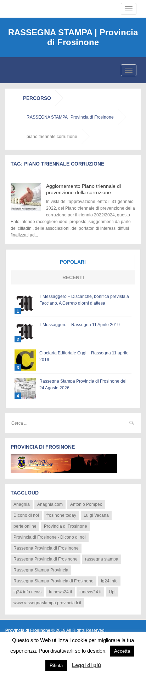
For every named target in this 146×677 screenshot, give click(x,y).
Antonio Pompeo (86, 504)
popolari (73, 262)
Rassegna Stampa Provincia (40, 570)
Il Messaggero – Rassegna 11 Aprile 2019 (79, 324)
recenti (73, 277)
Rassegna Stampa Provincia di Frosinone (53, 581)
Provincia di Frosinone (65, 526)
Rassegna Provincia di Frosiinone (46, 548)
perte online (24, 526)
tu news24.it (60, 591)
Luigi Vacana (96, 515)
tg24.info (109, 581)
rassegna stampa (101, 559)
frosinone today (61, 515)
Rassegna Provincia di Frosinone (45, 559)
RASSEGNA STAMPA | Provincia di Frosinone (73, 37)
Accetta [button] (122, 651)
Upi (112, 591)
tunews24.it (90, 591)
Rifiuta (56, 665)
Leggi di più (86, 665)
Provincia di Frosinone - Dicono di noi (49, 537)
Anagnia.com (50, 504)
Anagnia (21, 504)
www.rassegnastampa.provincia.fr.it (47, 602)
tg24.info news (27, 591)
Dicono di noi (26, 515)
